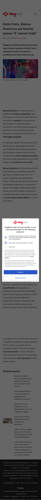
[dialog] (20, 250)
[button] (20, 247)
